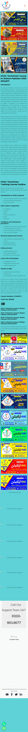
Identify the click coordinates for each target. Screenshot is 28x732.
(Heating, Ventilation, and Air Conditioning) (10, 93)
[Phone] (4, 724)
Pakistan (25, 116)
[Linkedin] (21, 694)
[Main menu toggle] (25, 5)
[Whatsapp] (4, 728)
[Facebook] (11, 694)
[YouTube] (7, 694)
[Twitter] (16, 694)
